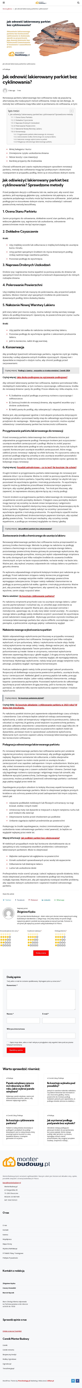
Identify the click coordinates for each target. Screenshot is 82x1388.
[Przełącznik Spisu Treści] (70, 111)
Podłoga (7, 69)
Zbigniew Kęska (26, 911)
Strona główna (7, 9)
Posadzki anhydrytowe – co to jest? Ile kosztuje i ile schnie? (46, 467)
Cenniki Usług (53, 1078)
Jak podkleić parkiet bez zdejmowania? (40, 838)
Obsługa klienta (61, 931)
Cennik (5, 1345)
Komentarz (12, 985)
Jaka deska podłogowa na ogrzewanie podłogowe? (42, 377)
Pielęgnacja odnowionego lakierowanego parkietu (34, 142)
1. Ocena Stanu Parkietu (23, 117)
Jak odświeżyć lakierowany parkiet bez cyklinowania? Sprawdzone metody (41, 114)
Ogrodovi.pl (7, 1364)
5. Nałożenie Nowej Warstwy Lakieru (28, 129)
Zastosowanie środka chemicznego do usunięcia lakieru (36, 137)
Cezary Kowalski (9, 1288)
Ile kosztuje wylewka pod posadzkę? (61, 1084)
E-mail (45, 1014)
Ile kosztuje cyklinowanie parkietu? (37, 596)
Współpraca (7, 1239)
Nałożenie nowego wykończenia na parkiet (32, 139)
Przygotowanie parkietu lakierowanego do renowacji (35, 134)
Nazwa (10, 1014)
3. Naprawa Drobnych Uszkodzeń (27, 123)
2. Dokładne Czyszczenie (23, 120)
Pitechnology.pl (24, 1381)
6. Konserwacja (19, 131)
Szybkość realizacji (34, 931)
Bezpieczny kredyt (9, 1354)
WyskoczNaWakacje (10, 1248)
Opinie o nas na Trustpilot (12, 1331)
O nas (5, 1225)
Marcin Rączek (8, 1293)
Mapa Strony (7, 1244)
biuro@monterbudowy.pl (12, 1182)
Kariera (5, 1235)
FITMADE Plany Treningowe (13, 1253)
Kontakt (5, 1230)
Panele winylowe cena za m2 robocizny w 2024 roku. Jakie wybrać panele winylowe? (20, 1087)
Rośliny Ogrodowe (9, 1359)
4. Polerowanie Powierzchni (24, 126)
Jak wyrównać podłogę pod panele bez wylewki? (61, 1122)
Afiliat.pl (50, 1381)
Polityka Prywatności (10, 1258)
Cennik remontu (8, 1350)
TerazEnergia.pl (8, 1368)
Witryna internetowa (16, 1029)
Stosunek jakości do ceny (9, 931)
